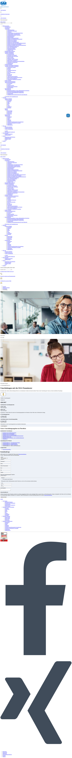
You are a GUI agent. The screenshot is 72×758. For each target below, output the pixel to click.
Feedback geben (8, 139)
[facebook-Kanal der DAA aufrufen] (36, 654)
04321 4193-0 (2, 21)
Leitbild (6, 130)
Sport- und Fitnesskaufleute (12, 47)
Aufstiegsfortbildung (8, 64)
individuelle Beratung (9, 502)
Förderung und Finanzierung (10, 503)
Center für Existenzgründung (12, 76)
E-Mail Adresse (3, 475)
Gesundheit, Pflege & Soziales (12, 59)
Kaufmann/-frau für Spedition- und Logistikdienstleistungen (13, 437)
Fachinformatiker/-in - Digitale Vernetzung (10, 444)
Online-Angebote (8, 80)
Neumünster (9, 106)
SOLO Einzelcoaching (11, 72)
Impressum (5, 751)
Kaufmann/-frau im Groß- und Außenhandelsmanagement (13, 435)
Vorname (2, 459)
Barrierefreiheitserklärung (7, 754)
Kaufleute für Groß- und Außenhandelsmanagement (16, 43)
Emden (8, 118)
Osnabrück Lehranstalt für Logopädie (14, 122)
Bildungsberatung (8, 138)
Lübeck (8, 105)
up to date (9, 71)
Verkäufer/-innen (10, 50)
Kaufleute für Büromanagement (12, 38)
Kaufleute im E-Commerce (12, 40)
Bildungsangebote (6, 25)
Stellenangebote (8, 259)
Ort (1, 470)
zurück (1, 499)
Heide (8, 102)
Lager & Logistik (10, 57)
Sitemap (4, 756)
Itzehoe (8, 103)
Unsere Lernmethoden (9, 128)
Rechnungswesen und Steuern (12, 56)
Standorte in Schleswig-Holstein (8, 507)
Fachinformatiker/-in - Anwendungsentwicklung (11, 442)
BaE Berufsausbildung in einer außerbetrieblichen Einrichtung (18, 90)
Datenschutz (5, 752)
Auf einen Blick (8, 26)
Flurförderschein (10, 63)
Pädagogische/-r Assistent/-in (12, 60)
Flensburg (9, 101)
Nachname (2, 461)
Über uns (4, 125)
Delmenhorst (9, 116)
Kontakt (4, 141)
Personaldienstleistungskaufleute (13, 46)
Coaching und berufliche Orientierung (11, 65)
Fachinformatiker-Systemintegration (13, 34)
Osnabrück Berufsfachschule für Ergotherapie (15, 121)
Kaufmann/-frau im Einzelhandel (8, 433)
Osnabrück (9, 120)
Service (4, 260)
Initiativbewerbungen (8, 258)
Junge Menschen (8, 88)
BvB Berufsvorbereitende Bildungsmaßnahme (15, 91)
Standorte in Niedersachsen (7, 521)
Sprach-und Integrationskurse (10, 81)
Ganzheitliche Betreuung (11, 70)
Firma (1, 463)
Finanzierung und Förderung (10, 137)
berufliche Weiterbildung (9, 52)
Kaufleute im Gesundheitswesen (13, 42)
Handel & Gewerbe (10, 58)
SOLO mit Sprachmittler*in (12, 78)
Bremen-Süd (9, 113)
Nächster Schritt (3, 497)
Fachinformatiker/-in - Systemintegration (10, 443)
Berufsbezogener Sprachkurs (12, 86)
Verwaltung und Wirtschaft (12, 55)
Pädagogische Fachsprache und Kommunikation (15, 61)
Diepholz (8, 117)
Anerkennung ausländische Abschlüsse (14, 79)
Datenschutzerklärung (22, 454)
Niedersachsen (7, 114)
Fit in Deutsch (9, 83)
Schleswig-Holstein (8, 98)
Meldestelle (5, 753)
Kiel (8, 104)
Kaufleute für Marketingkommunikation (14, 44)
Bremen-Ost (9, 112)
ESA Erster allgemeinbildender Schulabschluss (15, 92)
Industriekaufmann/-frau (7, 436)
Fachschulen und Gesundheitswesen (11, 96)
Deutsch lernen (7, 506)
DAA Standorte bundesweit (10, 256)
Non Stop (9, 84)
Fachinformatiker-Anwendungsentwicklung (15, 164)
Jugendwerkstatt (10, 93)
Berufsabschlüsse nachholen (10, 51)
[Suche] (0, 24)
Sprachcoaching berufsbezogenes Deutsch (14, 77)
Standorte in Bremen (6, 516)
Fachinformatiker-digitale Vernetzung (13, 35)
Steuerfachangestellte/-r (11, 48)
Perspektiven (9, 75)
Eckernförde (9, 100)
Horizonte (9, 68)
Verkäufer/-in (5, 438)
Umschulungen (7, 504)
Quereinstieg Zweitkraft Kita (12, 62)
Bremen (6, 108)
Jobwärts (8, 73)
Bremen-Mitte (9, 111)
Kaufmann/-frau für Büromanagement (9, 432)
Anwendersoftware (10, 54)
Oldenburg (9, 119)
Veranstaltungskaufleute (11, 49)
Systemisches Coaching (11, 67)
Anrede (1, 457)
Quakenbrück (9, 123)
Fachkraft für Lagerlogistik (12, 162)
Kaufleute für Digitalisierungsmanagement (14, 39)
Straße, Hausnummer (4, 465)
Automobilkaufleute (10, 161)
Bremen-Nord (9, 110)
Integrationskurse (10, 87)
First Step (9, 69)
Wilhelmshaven (10, 124)
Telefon (1, 472)
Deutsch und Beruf (10, 85)
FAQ (6, 140)
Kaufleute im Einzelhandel (12, 41)
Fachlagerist (9, 163)
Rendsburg (9, 107)
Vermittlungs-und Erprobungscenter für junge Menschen (17, 94)
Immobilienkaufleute (11, 36)
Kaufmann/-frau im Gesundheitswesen (9, 434)
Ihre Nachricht (3, 488)
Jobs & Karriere (5, 257)
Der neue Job (9, 74)
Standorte (4, 97)
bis (1, 485)
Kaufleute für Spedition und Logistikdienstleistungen (16, 45)
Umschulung (7, 27)
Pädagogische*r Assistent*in (10, 505)
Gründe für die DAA (8, 127)
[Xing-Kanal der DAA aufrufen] (36, 749)
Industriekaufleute (10, 37)
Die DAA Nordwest (8, 126)
